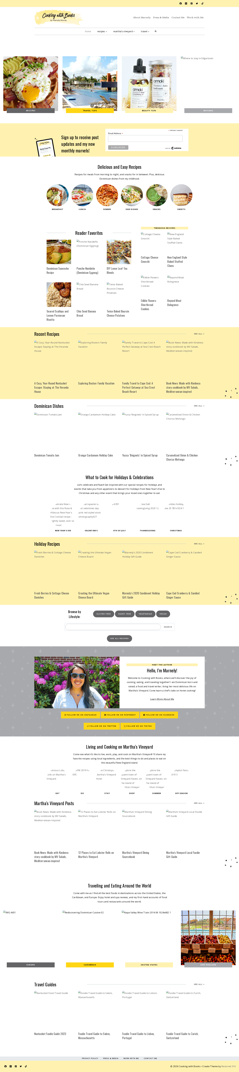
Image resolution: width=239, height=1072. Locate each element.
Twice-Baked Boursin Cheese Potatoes (118, 313)
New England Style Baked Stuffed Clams (177, 261)
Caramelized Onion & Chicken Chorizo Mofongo (182, 457)
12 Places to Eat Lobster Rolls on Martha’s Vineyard (96, 854)
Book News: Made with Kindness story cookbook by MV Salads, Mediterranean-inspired (183, 387)
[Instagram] (186, 3)
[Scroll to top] (229, 1057)
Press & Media (161, 17)
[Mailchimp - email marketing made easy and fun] (173, 148)
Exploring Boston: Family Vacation (96, 383)
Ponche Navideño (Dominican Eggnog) (87, 270)
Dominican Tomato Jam (46, 455)
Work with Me (195, 17)
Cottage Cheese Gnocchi (149, 259)
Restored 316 (228, 1066)
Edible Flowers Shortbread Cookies (148, 305)
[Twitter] (197, 3)
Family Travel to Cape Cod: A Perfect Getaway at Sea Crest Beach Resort (138, 387)
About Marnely (142, 17)
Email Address (115, 133)
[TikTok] (202, 3)
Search (168, 627)
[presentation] (59, 252)
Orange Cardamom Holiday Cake (95, 455)
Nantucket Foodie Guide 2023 (50, 1034)
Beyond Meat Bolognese (174, 303)
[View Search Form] (155, 31)
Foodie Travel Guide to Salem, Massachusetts (94, 1036)
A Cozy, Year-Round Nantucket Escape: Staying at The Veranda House (51, 387)
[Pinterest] (191, 3)
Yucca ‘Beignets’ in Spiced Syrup (140, 455)
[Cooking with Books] (58, 17)
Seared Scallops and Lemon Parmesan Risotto (57, 315)
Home (88, 31)
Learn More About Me (162, 699)
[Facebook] (180, 3)
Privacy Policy (90, 1058)
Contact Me (178, 17)
